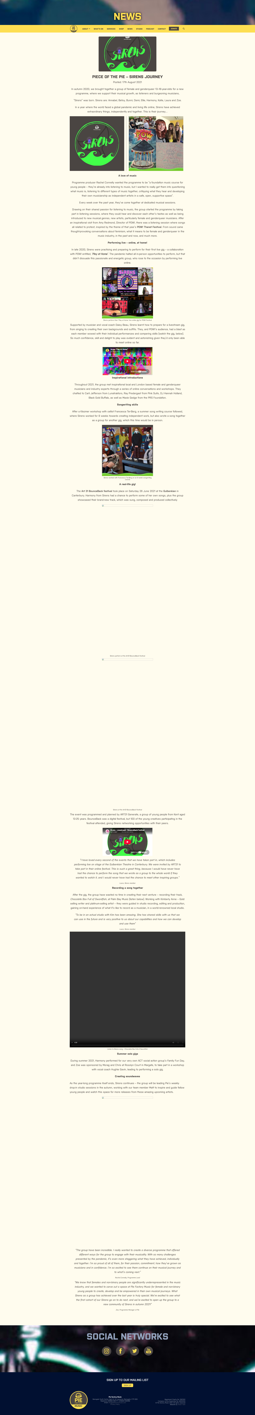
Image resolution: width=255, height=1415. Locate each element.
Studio (139, 29)
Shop (121, 29)
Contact (162, 29)
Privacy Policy (115, 1404)
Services (111, 29)
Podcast (150, 29)
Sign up (127, 1385)
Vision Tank (181, 1404)
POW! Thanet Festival (149, 227)
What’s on (98, 29)
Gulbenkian (170, 491)
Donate (174, 29)
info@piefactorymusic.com (117, 1402)
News (129, 29)
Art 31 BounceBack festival (96, 491)
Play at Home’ (100, 254)
